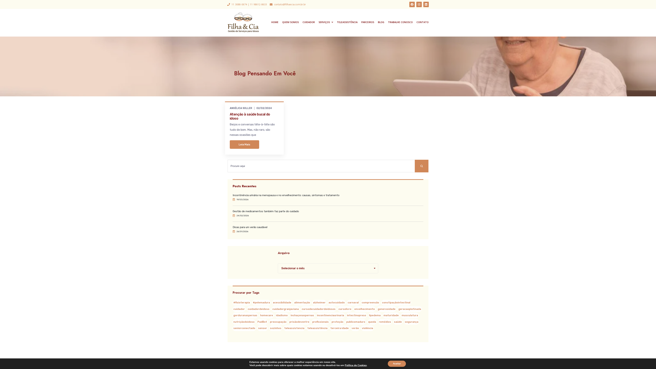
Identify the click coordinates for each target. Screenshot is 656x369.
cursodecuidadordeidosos (319, 309)
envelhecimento (364, 309)
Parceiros (367, 22)
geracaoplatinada (409, 309)
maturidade (391, 315)
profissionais (320, 321)
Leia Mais (244, 144)
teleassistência (317, 328)
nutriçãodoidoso (244, 321)
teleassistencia (294, 328)
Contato (422, 22)
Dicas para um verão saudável (250, 227)
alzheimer (319, 302)
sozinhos (275, 328)
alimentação (302, 302)
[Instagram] (419, 4)
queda (372, 321)
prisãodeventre (299, 321)
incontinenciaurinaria (330, 315)
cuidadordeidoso (258, 309)
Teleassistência (347, 22)
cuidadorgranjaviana (285, 309)
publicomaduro (355, 321)
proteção (337, 321)
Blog (381, 22)
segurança (411, 321)
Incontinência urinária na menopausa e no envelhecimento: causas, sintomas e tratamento (286, 195)
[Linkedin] (426, 4)
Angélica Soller (241, 108)
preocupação (278, 321)
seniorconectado (244, 328)
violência (367, 328)
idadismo (282, 315)
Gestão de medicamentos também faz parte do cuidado (266, 211)
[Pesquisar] (421, 166)
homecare (266, 315)
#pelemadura (261, 302)
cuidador (239, 309)
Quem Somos (290, 22)
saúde (398, 321)
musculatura (410, 315)
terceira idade (339, 328)
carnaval (353, 302)
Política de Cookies (356, 365)
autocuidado (337, 302)
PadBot (262, 321)
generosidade (386, 309)
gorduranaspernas (245, 315)
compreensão (370, 302)
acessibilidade (282, 302)
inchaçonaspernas (302, 315)
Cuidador (309, 22)
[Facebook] (412, 4)
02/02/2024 (264, 108)
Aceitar (397, 363)
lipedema (375, 315)
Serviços (324, 22)
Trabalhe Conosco (400, 22)
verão (355, 328)
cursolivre (344, 309)
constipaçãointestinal (396, 302)
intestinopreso (356, 315)
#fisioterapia (241, 302)
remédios (385, 321)
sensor (262, 328)
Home (274, 22)
